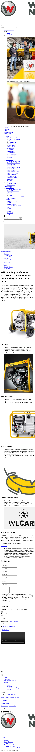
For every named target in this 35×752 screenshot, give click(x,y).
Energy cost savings (12, 177)
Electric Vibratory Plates (13, 167)
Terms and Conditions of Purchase (13, 747)
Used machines (8, 186)
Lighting (9, 157)
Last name (5, 568)
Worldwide (7, 129)
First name (4, 565)
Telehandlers (10, 148)
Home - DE (7, 262)
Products (8, 136)
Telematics (11, 195)
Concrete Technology (14, 139)
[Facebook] (5, 712)
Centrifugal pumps (8, 267)
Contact (6, 127)
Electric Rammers (11, 166)
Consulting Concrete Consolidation (16, 196)
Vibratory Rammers (14, 140)
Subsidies (9, 180)
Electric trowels (11, 164)
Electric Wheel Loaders (13, 171)
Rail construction (11, 198)
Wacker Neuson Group (10, 680)
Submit (4, 600)
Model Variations (8, 257)
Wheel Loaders (11, 146)
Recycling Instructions (9, 745)
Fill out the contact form (9, 626)
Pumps (10, 158)
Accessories (7, 258)
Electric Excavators (12, 170)
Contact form (4, 700)
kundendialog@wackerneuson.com (10, 697)
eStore (8, 33)
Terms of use (7, 743)
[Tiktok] (11, 712)
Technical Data (8, 255)
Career (5, 130)
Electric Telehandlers (12, 173)
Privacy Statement (8, 742)
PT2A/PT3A (7, 268)
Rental (7, 182)
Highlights (6, 254)
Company (5, 571)
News (8, 207)
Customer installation (6, 703)
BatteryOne (10, 179)
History (9, 202)
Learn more (4, 546)
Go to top (3, 737)
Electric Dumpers (11, 174)
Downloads (10, 213)
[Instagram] (3, 712)
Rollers (9, 143)
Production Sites (11, 204)
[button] (9, 132)
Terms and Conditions (9, 746)
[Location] (2, 712)
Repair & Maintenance (13, 191)
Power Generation (12, 154)
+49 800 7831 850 (13, 621)
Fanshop (9, 34)
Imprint (6, 740)
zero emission (9, 160)
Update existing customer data (8, 706)
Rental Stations (11, 185)
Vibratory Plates (13, 142)
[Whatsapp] (12, 712)
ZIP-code (4, 574)
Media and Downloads (10, 259)
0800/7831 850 (12, 695)
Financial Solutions (12, 194)
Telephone (4, 584)
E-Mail (4, 581)
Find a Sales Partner (9, 30)
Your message (5, 593)
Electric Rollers (11, 168)
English (6, 133)
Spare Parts (10, 192)
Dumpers (11, 149)
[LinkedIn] (9, 712)
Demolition (12, 152)
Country (4, 578)
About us (7, 199)
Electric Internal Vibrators (13, 163)
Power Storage (12, 155)
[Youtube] (7, 712)
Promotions (10, 211)
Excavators (11, 145)
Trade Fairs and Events (15, 205)
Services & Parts (10, 188)
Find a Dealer (5, 630)
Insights (9, 208)
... (4, 264)
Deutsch (10, 133)
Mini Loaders (10, 151)
